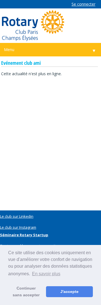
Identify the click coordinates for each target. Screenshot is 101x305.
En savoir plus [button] (46, 273)
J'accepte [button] (69, 291)
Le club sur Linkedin (16, 216)
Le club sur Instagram (18, 227)
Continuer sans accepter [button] (26, 291)
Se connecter (83, 4)
